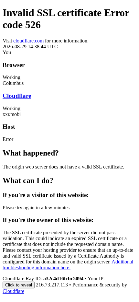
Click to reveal (18, 285)
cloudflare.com (28, 40)
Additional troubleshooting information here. (68, 264)
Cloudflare (17, 95)
